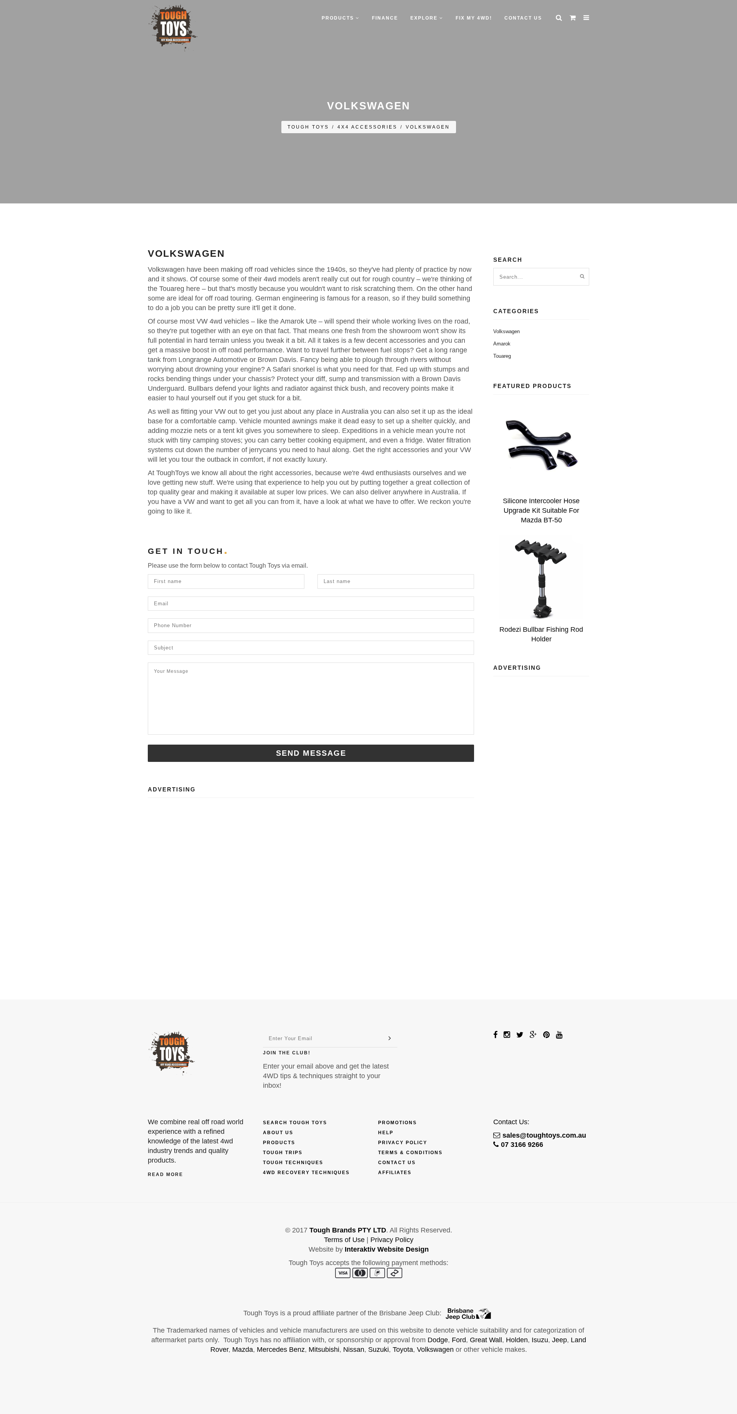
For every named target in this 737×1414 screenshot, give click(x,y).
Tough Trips (282, 1152)
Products (279, 1142)
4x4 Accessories (367, 127)
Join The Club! (287, 1053)
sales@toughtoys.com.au (544, 1135)
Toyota (403, 1349)
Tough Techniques (293, 1162)
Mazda (242, 1349)
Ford (459, 1340)
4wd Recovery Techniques (306, 1172)
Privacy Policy (402, 1142)
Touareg (502, 356)
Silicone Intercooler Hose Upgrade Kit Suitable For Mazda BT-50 (541, 510)
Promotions (397, 1122)
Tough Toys (308, 127)
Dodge (438, 1340)
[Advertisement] (311, 869)
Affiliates (394, 1172)
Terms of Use (344, 1240)
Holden (517, 1340)
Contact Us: (511, 1122)
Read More (165, 1174)
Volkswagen (428, 127)
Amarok (502, 344)
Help (385, 1132)
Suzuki (378, 1349)
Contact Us (523, 18)
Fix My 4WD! (474, 18)
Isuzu (540, 1340)
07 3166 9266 (522, 1144)
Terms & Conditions (410, 1152)
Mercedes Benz (281, 1349)
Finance (385, 18)
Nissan (353, 1349)
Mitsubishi (324, 1349)
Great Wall (486, 1340)
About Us (278, 1132)
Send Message (311, 753)
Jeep (559, 1340)
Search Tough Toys (295, 1122)
